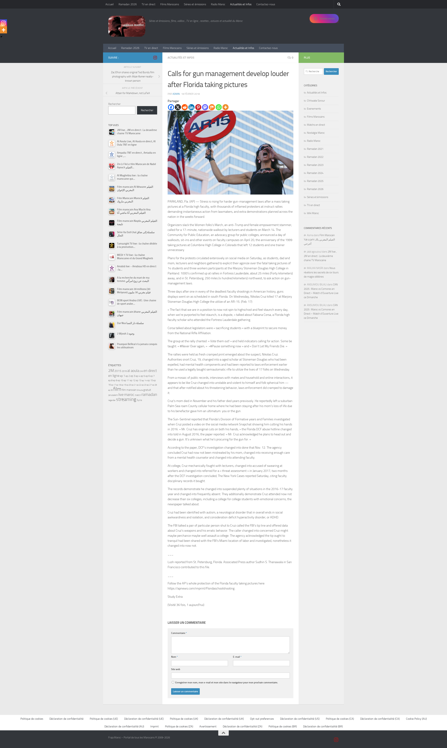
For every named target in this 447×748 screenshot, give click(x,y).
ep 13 (138, 380)
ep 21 (133, 385)
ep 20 (128, 385)
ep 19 (123, 385)
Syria (139, 400)
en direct (150, 371)
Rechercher (114, 104)
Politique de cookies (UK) (184, 718)
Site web (175, 669)
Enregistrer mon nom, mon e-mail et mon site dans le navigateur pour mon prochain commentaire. (226, 682)
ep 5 (143, 376)
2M (111, 370)
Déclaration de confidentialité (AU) (124, 726)
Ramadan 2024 (315, 173)
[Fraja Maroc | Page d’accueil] (126, 26)
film (117, 389)
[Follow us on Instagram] (155, 57)
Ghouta (140, 390)
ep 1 (122, 375)
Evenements (314, 108)
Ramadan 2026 (128, 4)
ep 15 (150, 380)
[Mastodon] (205, 107)
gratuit (147, 389)
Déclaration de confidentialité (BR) (323, 726)
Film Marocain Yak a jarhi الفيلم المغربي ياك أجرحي (319, 239)
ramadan (149, 394)
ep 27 (149, 385)
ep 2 (128, 376)
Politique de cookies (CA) (340, 718)
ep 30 (110, 390)
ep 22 (139, 385)
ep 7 (152, 376)
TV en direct (148, 4)
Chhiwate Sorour (316, 100)
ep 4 (138, 376)
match (138, 395)
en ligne (113, 375)
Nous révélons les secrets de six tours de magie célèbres (321, 272)
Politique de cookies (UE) (104, 718)
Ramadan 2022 (315, 157)
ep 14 (144, 380)
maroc (129, 394)
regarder (112, 400)
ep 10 (120, 380)
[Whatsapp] (219, 107)
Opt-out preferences (262, 718)
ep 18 (118, 385)
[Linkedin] (191, 107)
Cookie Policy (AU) (416, 718)
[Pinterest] (198, 107)
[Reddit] (185, 107)
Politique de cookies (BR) (283, 726)
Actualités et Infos (240, 4)
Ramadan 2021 (315, 148)
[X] (178, 107)
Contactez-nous (265, 4)
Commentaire (179, 633)
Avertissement (208, 726)
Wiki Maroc (313, 213)
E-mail (237, 656)
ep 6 (147, 376)
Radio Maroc (218, 4)
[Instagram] (3, 22)
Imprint (154, 726)
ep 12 (132, 380)
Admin (176, 93)
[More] (225, 107)
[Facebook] (171, 107)
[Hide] (1, 36)
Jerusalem (113, 395)
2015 (117, 371)
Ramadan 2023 (315, 165)
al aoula (133, 371)
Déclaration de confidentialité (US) (300, 718)
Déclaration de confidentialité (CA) (380, 718)
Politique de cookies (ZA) (179, 726)
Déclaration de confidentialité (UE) (144, 718)
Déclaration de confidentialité (66, 718)
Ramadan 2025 (315, 181)
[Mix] (212, 107)
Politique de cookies (31, 718)
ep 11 (126, 380)
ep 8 (110, 380)
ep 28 (154, 385)
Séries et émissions (195, 4)
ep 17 (113, 385)
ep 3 (132, 375)
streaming (126, 399)
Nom (174, 656)
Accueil (109, 4)
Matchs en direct (316, 124)
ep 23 (144, 385)
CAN (141, 371)
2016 (124, 371)
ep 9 (115, 380)
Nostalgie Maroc (316, 132)
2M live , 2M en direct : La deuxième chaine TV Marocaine (320, 256)
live (121, 395)
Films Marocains (169, 4)
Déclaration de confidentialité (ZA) (242, 726)
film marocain (129, 389)
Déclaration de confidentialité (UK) (224, 718)
